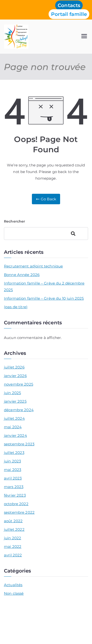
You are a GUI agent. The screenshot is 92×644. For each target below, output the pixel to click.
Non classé (14, 593)
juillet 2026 (14, 367)
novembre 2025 (18, 384)
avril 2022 (13, 555)
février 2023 (15, 495)
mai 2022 (12, 546)
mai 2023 (12, 469)
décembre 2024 (19, 410)
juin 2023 (12, 461)
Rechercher (14, 221)
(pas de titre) (15, 307)
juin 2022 (12, 538)
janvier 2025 (15, 401)
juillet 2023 (14, 452)
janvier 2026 (15, 375)
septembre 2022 (19, 512)
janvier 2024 (15, 435)
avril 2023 (13, 478)
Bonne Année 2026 (21, 274)
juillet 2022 (14, 529)
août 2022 (13, 521)
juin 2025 (12, 392)
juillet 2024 (14, 418)
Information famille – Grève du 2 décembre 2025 (44, 286)
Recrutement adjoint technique (33, 266)
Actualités (13, 585)
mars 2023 (13, 486)
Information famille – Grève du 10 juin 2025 (44, 298)
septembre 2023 (19, 444)
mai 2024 (13, 427)
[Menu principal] (84, 37)
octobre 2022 (16, 503)
